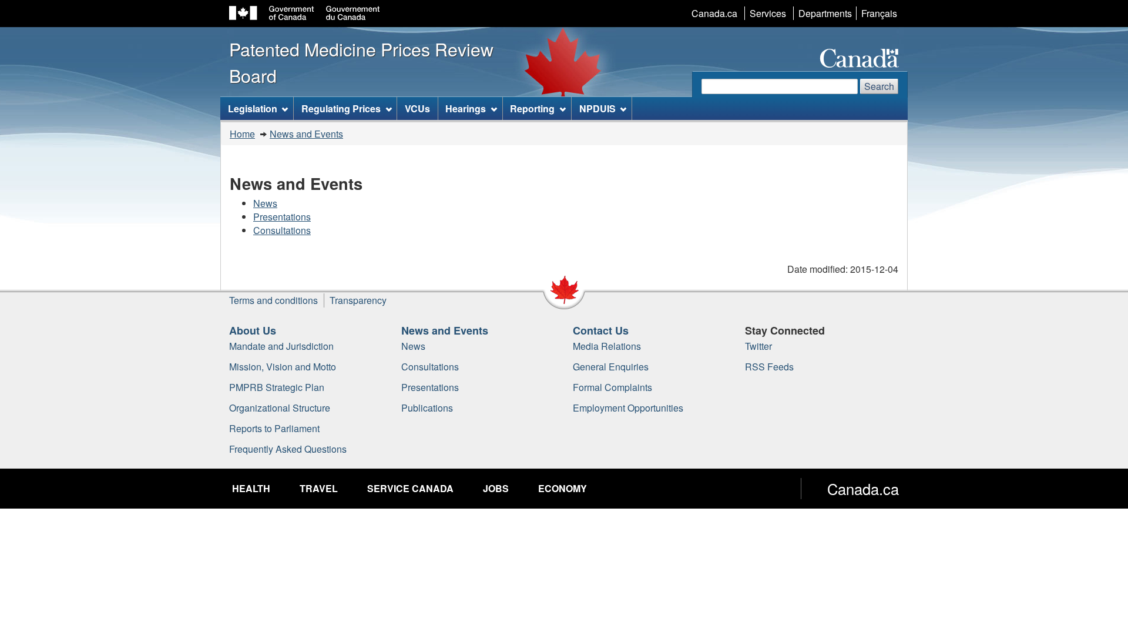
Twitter (758, 346)
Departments (825, 13)
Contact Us (601, 330)
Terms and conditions (273, 300)
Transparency (358, 300)
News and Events (306, 134)
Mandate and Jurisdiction (281, 346)
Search (879, 86)
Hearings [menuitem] (465, 108)
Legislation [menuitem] (252, 108)
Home (242, 134)
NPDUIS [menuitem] (597, 108)
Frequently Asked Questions (288, 449)
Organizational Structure (279, 408)
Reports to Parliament (274, 428)
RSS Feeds (769, 366)
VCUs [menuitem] (417, 108)
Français (879, 13)
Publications (427, 408)
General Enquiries (611, 366)
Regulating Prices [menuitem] (341, 108)
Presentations (282, 216)
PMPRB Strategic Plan (276, 387)
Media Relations (607, 346)
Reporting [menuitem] (532, 108)
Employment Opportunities (628, 408)
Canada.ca (714, 13)
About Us (252, 330)
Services (768, 13)
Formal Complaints (612, 387)
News (265, 203)
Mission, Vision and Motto (282, 366)
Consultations (282, 230)
